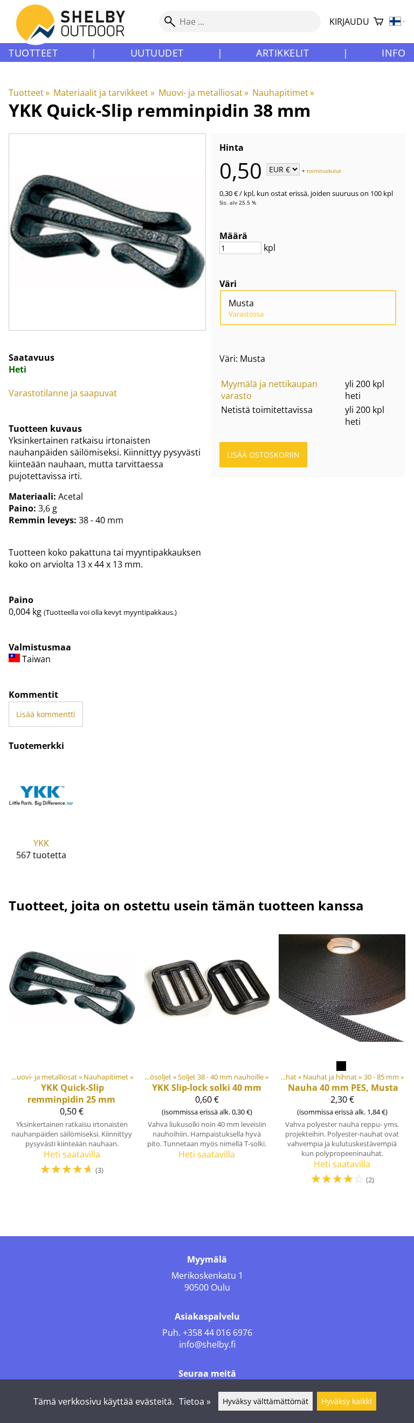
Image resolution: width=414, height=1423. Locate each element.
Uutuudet (157, 52)
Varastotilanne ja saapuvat (63, 393)
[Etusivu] (77, 32)
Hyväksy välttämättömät (265, 1401)
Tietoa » (195, 1401)
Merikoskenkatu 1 (207, 1275)
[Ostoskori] (378, 22)
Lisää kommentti (45, 714)
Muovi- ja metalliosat (203, 93)
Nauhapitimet (283, 93)
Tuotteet (33, 52)
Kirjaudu (349, 21)
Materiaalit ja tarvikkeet (103, 93)
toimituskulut (324, 170)
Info (393, 52)
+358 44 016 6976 (217, 1332)
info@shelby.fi (207, 1344)
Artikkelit (282, 52)
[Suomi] (397, 22)
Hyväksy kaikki (346, 1401)
